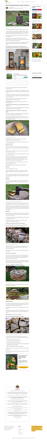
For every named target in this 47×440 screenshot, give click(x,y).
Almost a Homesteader (24, 415)
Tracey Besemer (12, 7)
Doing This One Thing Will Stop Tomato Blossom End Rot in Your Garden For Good (37, 60)
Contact (19, 431)
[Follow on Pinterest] (39, 9)
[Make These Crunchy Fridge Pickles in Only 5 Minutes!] (37, 45)
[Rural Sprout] (8, 2)
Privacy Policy (20, 434)
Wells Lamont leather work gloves (18, 116)
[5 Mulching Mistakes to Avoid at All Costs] (37, 36)
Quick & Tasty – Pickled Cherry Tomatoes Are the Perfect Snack (36, 21)
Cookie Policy (20, 432)
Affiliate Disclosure (21, 429)
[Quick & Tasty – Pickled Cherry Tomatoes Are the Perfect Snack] (37, 16)
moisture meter (8, 337)
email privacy (24, 368)
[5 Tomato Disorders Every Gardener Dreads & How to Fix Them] (37, 26)
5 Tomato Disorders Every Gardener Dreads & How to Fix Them (36, 31)
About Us (19, 428)
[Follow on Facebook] (34, 9)
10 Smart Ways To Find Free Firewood (16, 314)
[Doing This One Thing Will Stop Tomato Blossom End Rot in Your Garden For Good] (37, 55)
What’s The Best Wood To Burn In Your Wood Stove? (18, 164)
